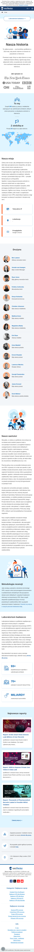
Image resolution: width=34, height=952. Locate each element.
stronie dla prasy (26, 835)
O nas (17, 928)
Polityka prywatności (17, 932)
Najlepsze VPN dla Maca (17, 896)
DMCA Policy (17, 940)
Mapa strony (17, 936)
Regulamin (17, 934)
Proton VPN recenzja (17, 914)
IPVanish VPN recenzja (17, 918)
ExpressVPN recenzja (17, 910)
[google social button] (18, 881)
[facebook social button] (11, 881)
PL (28, 8)
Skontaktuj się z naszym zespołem (17, 930)
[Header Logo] (7, 8)
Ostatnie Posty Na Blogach (17, 892)
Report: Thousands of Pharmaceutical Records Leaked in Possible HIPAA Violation (16, 802)
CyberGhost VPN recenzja (17, 912)
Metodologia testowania (17, 942)
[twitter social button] (14, 881)
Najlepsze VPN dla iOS (17, 898)
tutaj (17, 847)
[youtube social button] (22, 881)
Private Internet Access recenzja (17, 916)
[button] (3, 948)
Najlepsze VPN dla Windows (17, 894)
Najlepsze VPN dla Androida (17, 900)
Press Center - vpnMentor (17, 938)
